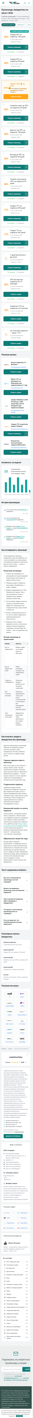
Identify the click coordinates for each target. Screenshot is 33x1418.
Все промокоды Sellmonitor (18, 447)
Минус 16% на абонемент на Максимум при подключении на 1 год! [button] (19, 382)
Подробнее (21, 52)
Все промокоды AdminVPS (18, 367)
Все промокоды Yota (17, 388)
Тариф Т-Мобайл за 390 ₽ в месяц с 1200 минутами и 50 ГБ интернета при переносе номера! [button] (19, 404)
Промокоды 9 (20, 24)
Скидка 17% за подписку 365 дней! (17, 231)
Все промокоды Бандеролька (19, 429)
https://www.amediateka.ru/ (13, 1164)
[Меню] (3, 3)
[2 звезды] (14, 1062)
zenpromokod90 (10, 519)
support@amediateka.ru (12, 1162)
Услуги (10, 1048)
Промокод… (23, 509)
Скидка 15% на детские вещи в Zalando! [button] (19, 425)
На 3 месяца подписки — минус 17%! (19, 332)
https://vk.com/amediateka (13, 1166)
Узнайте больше (19, 1132)
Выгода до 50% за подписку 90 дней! (17, 156)
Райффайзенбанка (22, 826)
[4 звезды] (17, 1062)
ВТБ (13, 826)
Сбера (25, 824)
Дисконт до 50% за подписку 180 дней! (17, 131)
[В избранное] (3, 30)
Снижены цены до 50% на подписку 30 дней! (19, 106)
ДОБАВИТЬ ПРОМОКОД (13, 1136)
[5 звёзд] (19, 1062)
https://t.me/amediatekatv (13, 1168)
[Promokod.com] (14, 3)
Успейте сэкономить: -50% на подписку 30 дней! (18, 181)
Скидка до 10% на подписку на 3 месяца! (19, 307)
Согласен (19, 1416)
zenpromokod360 (22, 528)
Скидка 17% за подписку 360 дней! (17, 207)
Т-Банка (20, 824)
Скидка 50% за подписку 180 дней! (17, 36)
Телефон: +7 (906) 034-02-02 (16, 1405)
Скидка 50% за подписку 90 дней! (17, 60)
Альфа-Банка (8, 826)
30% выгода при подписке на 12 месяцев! (16, 281)
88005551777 (9, 1160)
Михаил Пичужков (14, 1243)
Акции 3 (29, 24)
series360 (20, 538)
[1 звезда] (12, 1062)
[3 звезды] (16, 1062)
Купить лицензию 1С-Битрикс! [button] (18, 363)
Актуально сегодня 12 (8, 24)
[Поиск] (25, 3)
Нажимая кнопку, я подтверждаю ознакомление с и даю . (16, 1377)
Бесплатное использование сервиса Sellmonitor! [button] (18, 443)
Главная (3, 1048)
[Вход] (29, 3)
